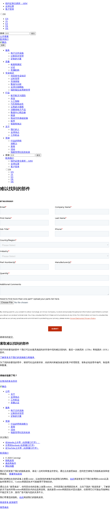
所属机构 (15, 70)
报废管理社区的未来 (20, 152)
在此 (72, 479)
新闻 (13, 146)
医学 (13, 121)
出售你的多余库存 (8, 381)
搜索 (2, 33)
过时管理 (15, 78)
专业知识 (9, 73)
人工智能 (15, 101)
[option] (57, 19)
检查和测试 (16, 64)
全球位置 (9, 6)
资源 (7, 138)
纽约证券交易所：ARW (16, 3)
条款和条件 (10, 463)
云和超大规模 (17, 107)
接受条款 (4, 507)
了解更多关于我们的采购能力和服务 (17, 357)
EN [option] (6, 19)
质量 (7, 61)
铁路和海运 (16, 124)
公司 (7, 391)
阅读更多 (9, 502)
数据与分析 (16, 84)
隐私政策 (9, 460)
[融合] (3, 42)
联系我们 (4, 39)
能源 (13, 115)
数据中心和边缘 (18, 112)
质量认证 (15, 403)
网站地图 (9, 466)
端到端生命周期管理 (20, 90)
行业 (7, 93)
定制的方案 (16, 59)
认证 (13, 67)
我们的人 (15, 129)
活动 (13, 149)
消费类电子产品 (18, 110)
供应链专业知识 (18, 76)
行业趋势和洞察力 (19, 424)
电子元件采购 (17, 53)
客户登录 (9, 9)
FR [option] (6, 26)
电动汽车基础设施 (19, 118)
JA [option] (6, 21)
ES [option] (6, 23)
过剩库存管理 (17, 56)
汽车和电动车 (17, 104)
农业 (13, 98)
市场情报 (15, 81)
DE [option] (6, 28)
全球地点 (15, 132)
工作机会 (15, 135)
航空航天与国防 (18, 95)
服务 (7, 50)
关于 (7, 126)
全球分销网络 (17, 87)
